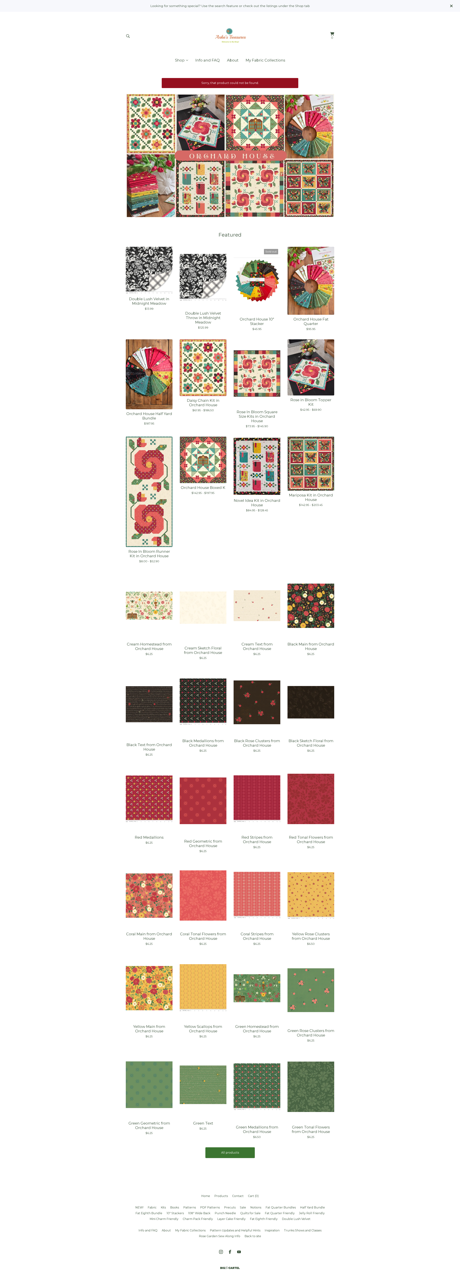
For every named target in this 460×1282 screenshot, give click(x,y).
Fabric (152, 1207)
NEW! (139, 1207)
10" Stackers (175, 1213)
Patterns (189, 1207)
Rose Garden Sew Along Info (219, 1236)
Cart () (253, 1196)
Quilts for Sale (250, 1213)
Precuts (230, 1207)
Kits (163, 1207)
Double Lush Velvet (296, 1219)
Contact (238, 1196)
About (232, 60)
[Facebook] (230, 1252)
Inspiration (272, 1230)
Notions (255, 1207)
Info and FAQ (207, 60)
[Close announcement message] (451, 6)
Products (221, 1196)
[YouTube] (239, 1252)
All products (230, 1152)
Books (174, 1207)
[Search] (128, 36)
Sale (243, 1207)
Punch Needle (225, 1213)
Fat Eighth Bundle (148, 1213)
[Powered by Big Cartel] (230, 1268)
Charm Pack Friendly (198, 1219)
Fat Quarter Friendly (280, 1213)
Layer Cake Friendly (231, 1219)
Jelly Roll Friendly (312, 1213)
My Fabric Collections (265, 60)
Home (205, 1196)
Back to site (253, 1236)
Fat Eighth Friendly (264, 1219)
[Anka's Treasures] (230, 36)
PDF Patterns (210, 1207)
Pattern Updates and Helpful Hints (235, 1230)
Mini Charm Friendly (164, 1219)
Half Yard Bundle (312, 1207)
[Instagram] (221, 1252)
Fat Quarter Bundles (281, 1207)
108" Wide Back (199, 1213)
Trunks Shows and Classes (302, 1230)
